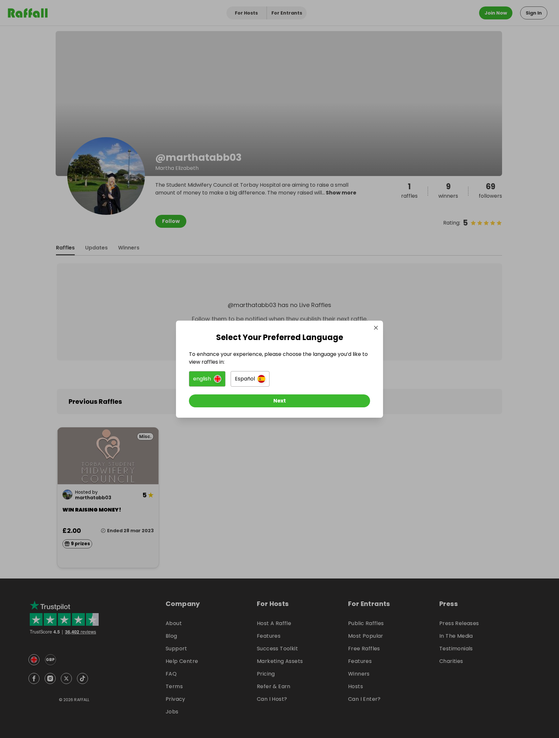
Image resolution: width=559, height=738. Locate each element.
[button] (207, 379)
